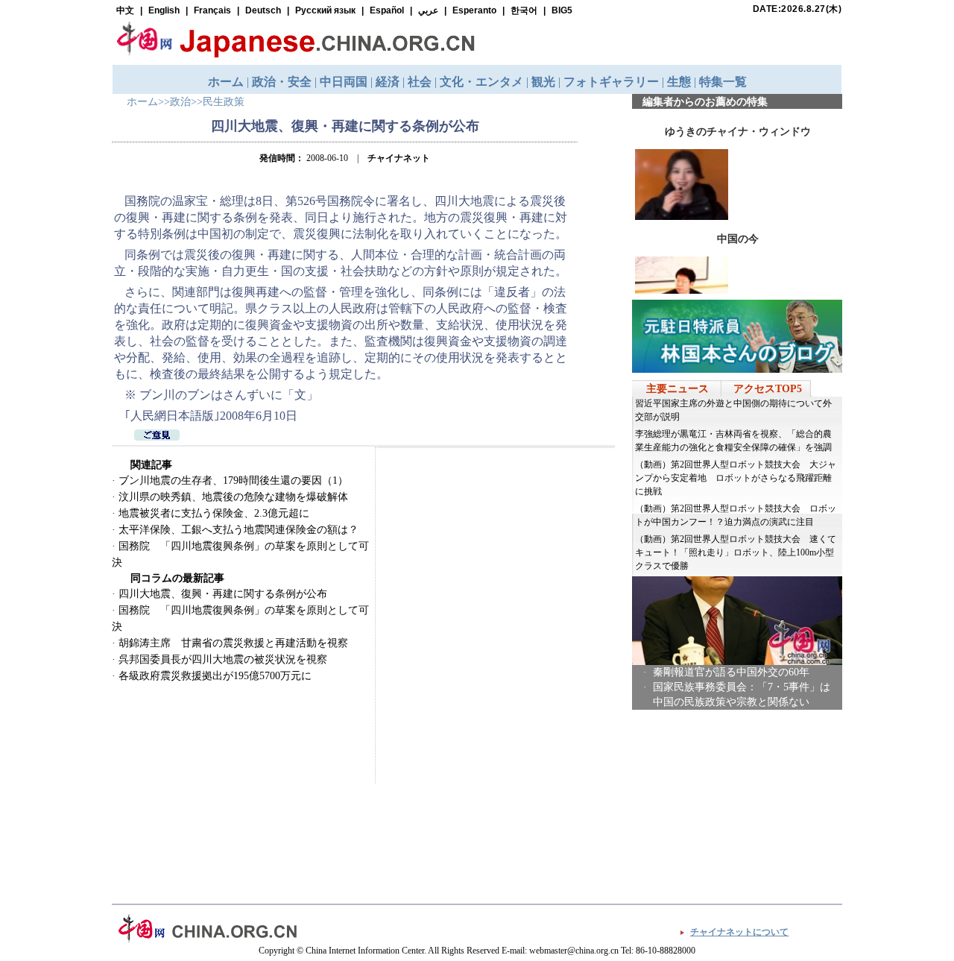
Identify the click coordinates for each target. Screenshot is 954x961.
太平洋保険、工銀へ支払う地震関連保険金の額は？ (238, 529)
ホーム (142, 101)
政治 (180, 101)
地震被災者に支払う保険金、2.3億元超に (214, 513)
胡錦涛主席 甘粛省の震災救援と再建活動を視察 (233, 643)
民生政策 (223, 101)
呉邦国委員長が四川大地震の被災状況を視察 (223, 659)
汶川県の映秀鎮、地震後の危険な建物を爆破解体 (233, 496)
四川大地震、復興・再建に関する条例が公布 (223, 593)
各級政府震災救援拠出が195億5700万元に (215, 675)
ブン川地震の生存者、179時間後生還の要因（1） (233, 480)
